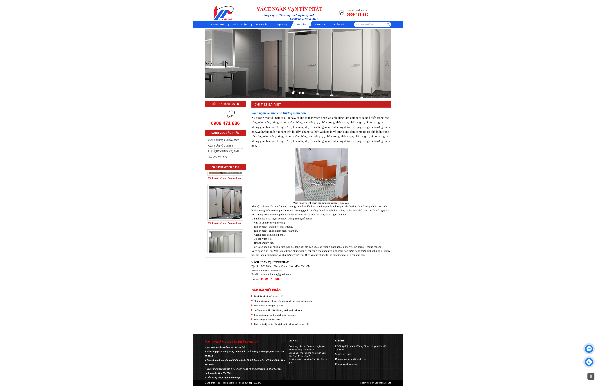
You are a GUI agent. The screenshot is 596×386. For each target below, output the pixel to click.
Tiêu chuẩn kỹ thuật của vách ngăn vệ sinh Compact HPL (282, 324)
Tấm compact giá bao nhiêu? (268, 319)
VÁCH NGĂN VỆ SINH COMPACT (223, 140)
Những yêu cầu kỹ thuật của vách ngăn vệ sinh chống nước (283, 301)
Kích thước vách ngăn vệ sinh (268, 305)
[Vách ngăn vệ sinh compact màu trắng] (225, 240)
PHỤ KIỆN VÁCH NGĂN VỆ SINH (223, 151)
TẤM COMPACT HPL (217, 156)
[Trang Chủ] (223, 13)
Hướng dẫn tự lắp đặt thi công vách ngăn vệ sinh (278, 310)
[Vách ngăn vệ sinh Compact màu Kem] (225, 195)
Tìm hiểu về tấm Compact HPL (269, 296)
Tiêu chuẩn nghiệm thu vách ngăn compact (275, 315)
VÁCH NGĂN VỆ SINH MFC (220, 145)
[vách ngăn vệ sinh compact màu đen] (298, 63)
